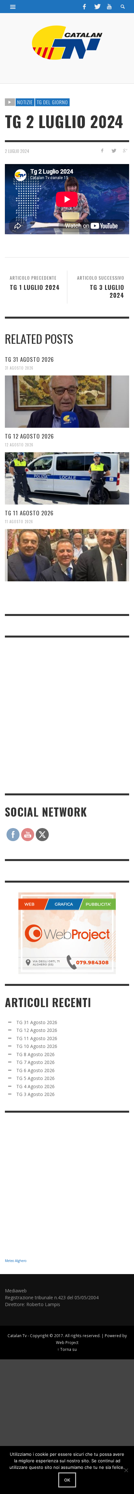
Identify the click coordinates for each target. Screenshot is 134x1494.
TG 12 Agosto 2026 (29, 436)
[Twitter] (97, 6)
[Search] (13, 6)
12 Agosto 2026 (19, 444)
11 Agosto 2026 (19, 521)
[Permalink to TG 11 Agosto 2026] (67, 555)
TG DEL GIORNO (52, 102)
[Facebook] (84, 6)
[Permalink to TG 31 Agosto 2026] (67, 401)
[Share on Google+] (124, 150)
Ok (67, 1480)
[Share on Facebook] (102, 150)
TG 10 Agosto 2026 (36, 1046)
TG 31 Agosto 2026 (29, 359)
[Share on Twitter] (113, 150)
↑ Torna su (67, 1349)
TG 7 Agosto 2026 (35, 1062)
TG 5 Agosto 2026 (35, 1078)
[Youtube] (109, 6)
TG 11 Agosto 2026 (29, 513)
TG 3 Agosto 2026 (35, 1094)
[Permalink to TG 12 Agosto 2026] (67, 478)
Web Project (67, 1342)
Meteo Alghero (15, 1260)
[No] (126, 1470)
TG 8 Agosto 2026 (35, 1054)
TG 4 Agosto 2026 (35, 1086)
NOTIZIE (25, 102)
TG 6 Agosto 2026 (35, 1070)
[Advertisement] (67, 714)
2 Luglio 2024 (17, 150)
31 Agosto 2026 (19, 368)
